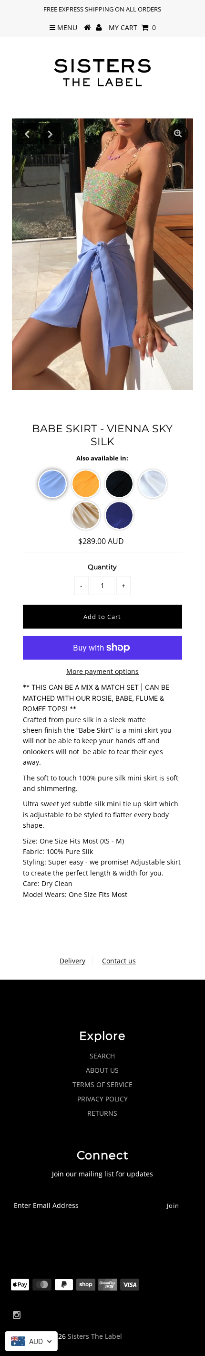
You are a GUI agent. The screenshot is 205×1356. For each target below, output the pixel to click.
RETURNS (102, 1113)
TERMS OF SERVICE (102, 1084)
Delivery (72, 960)
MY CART (132, 27)
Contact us (119, 960)
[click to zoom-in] (177, 133)
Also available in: (102, 458)
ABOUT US (102, 1070)
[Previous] (27, 133)
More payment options (102, 671)
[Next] (50, 133)
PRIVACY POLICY (102, 1098)
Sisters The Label (95, 1336)
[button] (52, 484)
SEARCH (102, 1055)
